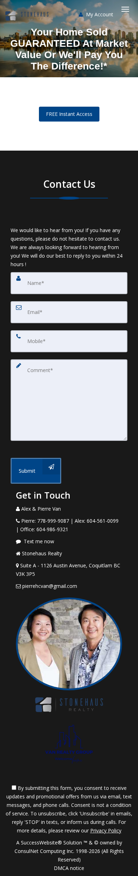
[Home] (28, 9)
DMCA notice (69, 868)
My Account (99, 14)
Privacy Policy (105, 830)
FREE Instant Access (69, 114)
